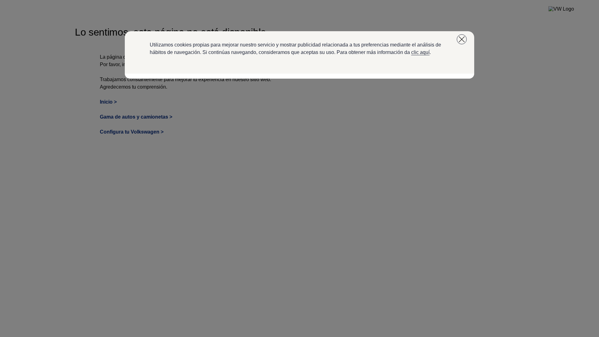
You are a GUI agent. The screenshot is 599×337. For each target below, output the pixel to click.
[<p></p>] (462, 39)
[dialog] (299, 168)
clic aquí (420, 52)
